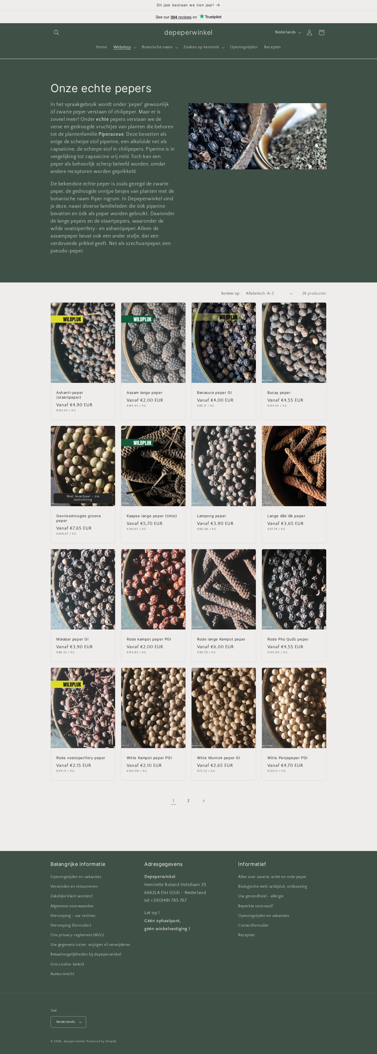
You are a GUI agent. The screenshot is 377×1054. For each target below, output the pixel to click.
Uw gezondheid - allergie (260, 896)
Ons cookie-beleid (67, 964)
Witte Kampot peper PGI (149, 758)
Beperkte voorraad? (256, 906)
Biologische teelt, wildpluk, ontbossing (272, 886)
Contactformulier (253, 925)
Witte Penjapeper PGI (287, 758)
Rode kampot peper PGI (149, 639)
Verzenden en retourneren (74, 886)
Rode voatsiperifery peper (80, 758)
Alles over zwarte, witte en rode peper (272, 877)
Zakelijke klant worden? (72, 896)
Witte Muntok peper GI (218, 758)
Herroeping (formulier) (71, 925)
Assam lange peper (145, 392)
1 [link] (173, 800)
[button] (57, 32)
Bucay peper (279, 392)
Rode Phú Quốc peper (288, 639)
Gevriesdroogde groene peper (78, 518)
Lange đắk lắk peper (286, 516)
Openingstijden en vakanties (76, 877)
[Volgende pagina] (203, 801)
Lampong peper (211, 516)
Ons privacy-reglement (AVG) (77, 935)
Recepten (246, 935)
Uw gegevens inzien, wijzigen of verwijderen (91, 945)
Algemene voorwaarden (72, 906)
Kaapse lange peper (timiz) (152, 516)
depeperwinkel (75, 1041)
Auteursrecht (62, 974)
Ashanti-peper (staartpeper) (69, 394)
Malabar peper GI (72, 639)
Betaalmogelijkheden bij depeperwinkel (86, 954)
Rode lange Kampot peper (221, 639)
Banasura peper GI (214, 392)
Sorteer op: (230, 293)
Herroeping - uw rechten (73, 916)
